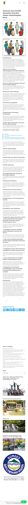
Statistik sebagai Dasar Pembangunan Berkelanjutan (11, 359)
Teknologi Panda (17, 503)
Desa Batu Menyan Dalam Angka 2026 (9, 357)
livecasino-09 (5, 348)
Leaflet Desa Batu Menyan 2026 (8, 356)
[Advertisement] (14, 327)
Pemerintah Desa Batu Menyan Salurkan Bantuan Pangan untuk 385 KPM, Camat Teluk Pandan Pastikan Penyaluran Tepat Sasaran (14, 351)
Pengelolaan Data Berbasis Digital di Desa (10, 364)
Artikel (14, 20)
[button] (24, 501)
